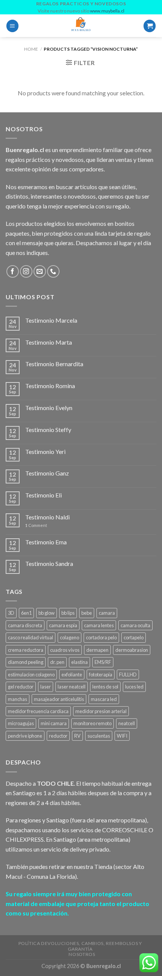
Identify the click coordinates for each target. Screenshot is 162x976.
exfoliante (71, 674)
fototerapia (100, 674)
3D (11, 613)
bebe (86, 613)
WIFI (122, 736)
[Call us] (53, 271)
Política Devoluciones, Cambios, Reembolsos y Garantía (80, 946)
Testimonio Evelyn (48, 407)
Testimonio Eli (43, 495)
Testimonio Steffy (48, 429)
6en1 (26, 613)
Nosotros (82, 954)
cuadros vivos (64, 650)
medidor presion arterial (101, 711)
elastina (79, 662)
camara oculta (135, 625)
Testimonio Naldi (47, 517)
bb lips (68, 613)
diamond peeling (25, 662)
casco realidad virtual (30, 637)
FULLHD (128, 674)
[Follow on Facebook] (12, 271)
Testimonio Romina (50, 385)
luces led (134, 687)
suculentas (98, 736)
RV (77, 736)
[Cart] (150, 26)
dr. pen (57, 662)
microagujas (21, 723)
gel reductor (21, 687)
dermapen (97, 650)
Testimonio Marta (48, 342)
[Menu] (12, 26)
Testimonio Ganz (47, 473)
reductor (58, 736)
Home (31, 49)
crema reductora (25, 650)
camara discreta (25, 625)
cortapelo (134, 637)
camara (107, 613)
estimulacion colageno (31, 674)
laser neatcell (72, 687)
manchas (17, 699)
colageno (69, 637)
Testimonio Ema (46, 542)
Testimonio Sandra (49, 563)
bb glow (46, 613)
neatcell (126, 723)
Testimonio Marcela (51, 320)
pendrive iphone (25, 736)
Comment (36, 525)
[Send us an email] (40, 271)
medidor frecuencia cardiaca (38, 711)
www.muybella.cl (107, 11)
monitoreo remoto (92, 723)
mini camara (54, 723)
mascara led (104, 699)
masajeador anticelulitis (59, 699)
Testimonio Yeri (45, 451)
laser (45, 687)
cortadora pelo (101, 637)
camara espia (63, 625)
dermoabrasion (131, 650)
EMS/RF (103, 662)
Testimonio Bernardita (54, 363)
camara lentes (99, 625)
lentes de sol (105, 687)
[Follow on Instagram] (26, 271)
